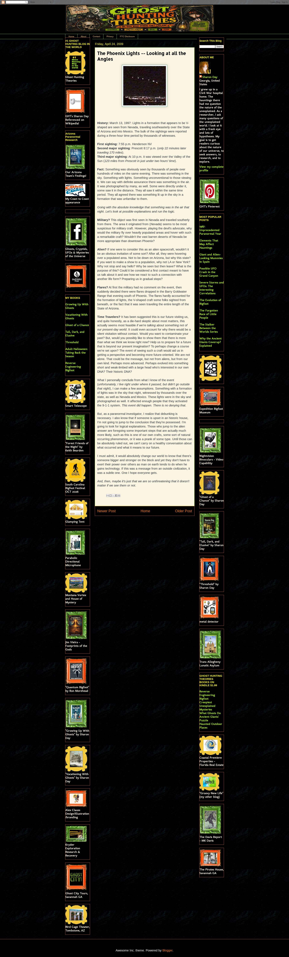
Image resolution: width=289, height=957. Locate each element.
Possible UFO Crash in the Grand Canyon (208, 272)
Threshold (72, 342)
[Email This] (107, 495)
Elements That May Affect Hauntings (208, 244)
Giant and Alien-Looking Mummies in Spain (211, 258)
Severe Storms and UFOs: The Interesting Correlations (211, 288)
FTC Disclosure (127, 36)
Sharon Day (209, 77)
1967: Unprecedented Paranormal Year (210, 230)
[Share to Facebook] (116, 495)
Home (71, 36)
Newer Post (106, 511)
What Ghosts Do (210, 713)
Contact (96, 36)
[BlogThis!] (110, 495)
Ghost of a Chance (77, 325)
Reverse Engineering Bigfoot (73, 366)
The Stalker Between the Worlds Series (208, 328)
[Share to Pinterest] (119, 495)
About (83, 36)
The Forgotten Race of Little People (208, 314)
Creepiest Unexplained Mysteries (207, 705)
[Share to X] (113, 495)
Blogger (167, 950)
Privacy (110, 36)
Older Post (183, 511)
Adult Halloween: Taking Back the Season (76, 352)
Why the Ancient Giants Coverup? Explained (210, 342)
